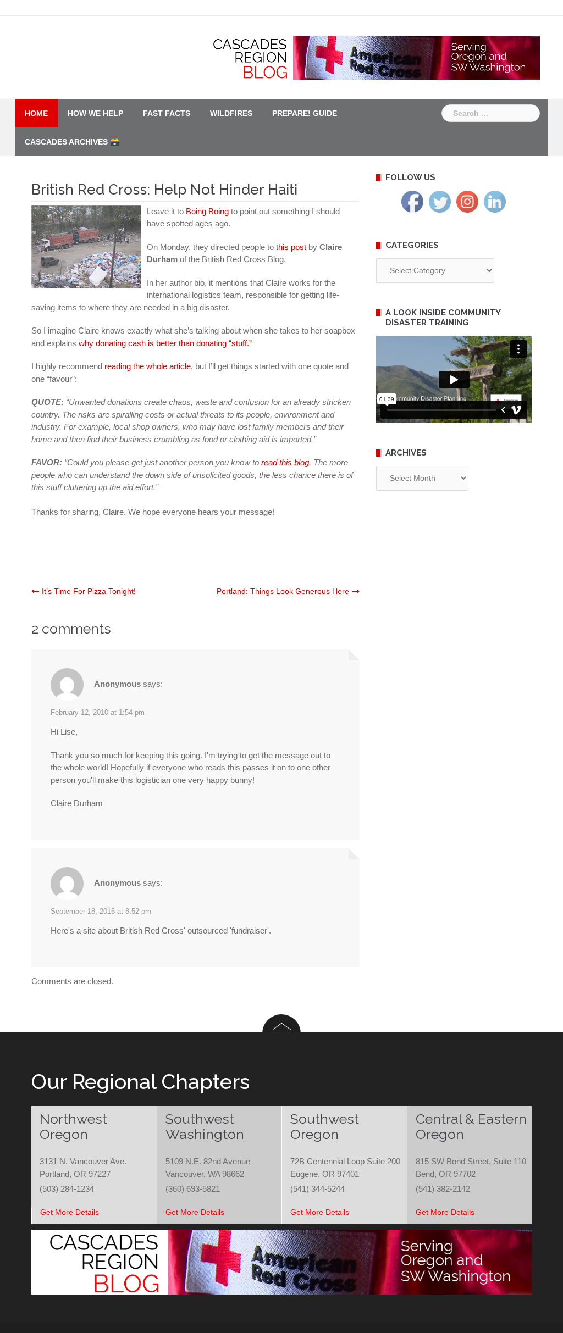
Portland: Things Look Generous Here (283, 591)
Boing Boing (208, 211)
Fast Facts (166, 113)
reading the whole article (147, 366)
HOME (36, 113)
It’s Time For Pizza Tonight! (89, 591)
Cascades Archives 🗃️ (72, 141)
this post (292, 247)
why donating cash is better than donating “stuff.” (165, 343)
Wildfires (231, 113)
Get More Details (69, 1212)
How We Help (95, 113)
